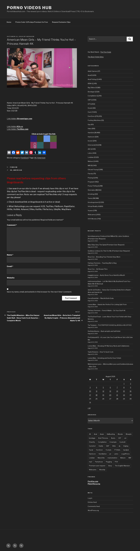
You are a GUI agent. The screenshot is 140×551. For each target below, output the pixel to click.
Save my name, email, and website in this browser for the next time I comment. (39, 292)
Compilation (92, 96)
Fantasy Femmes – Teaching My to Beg (102, 263)
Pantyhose (99, 462)
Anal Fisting (92, 79)
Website (10, 278)
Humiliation (103, 454)
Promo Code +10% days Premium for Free (31, 22)
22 (124, 395)
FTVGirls (117, 450)
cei (125, 438)
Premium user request (97, 466)
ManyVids (101, 458)
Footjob (108, 450)
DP (89, 104)
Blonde (120, 434)
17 (90, 395)
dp (119, 446)
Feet (89, 112)
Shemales (91, 190)
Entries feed (92, 502)
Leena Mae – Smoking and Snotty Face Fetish (104, 358)
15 (124, 391)
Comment (12, 225)
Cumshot (92, 446)
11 (96, 391)
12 (103, 391)
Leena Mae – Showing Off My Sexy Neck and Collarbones (108, 346)
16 (130, 391)
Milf (89, 165)
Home (9, 22)
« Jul (89, 408)
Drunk (90, 108)
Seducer (30, 36)
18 (96, 395)
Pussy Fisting (93, 186)
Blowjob (128, 434)
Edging (125, 446)
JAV (89, 149)
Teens (90, 198)
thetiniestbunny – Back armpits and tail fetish (104, 331)
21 (117, 395)
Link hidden (19, 119)
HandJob (91, 133)
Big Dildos (91, 87)
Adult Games (92, 71)
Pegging (109, 462)
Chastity (92, 442)
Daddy (101, 446)
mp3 (90, 462)
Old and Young (93, 169)
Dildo (114, 446)
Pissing (90, 178)
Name (10, 255)
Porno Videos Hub (29, 7)
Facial (91, 450)
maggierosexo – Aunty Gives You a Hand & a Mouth (106, 275)
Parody (90, 173)
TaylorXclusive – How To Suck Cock (100, 352)
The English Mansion (122, 466)
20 (110, 395)
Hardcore (91, 137)
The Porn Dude (105, 52)
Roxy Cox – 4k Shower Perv (98, 269)
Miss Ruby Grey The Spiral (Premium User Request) (106, 245)
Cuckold (122, 442)
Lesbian (91, 157)
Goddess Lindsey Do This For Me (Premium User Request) (109, 251)
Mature (90, 161)
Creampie (113, 442)
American (41, 158)
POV (116, 462)
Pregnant (91, 182)
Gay (89, 124)
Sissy (110, 466)
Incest (90, 141)
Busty (113, 438)
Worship (102, 470)
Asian (102, 434)
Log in (90, 498)
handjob (126, 450)
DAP (89, 100)
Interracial (91, 145)
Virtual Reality (93, 206)
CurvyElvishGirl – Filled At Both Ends (101, 298)
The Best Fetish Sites (96, 57)
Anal (89, 75)
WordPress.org (93, 510)
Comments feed (94, 506)
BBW (90, 83)
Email (10, 266)
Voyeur (90, 210)
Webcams (91, 214)
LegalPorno (125, 454)
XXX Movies (92, 219)
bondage (92, 438)
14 (117, 391)
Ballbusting (111, 434)
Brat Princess (103, 438)
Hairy (89, 128)
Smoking (91, 194)
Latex (90, 153)
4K (35, 158)
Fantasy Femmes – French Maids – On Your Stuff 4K (106, 310)
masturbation (112, 458)
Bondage (91, 92)
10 (90, 391)
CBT (119, 438)
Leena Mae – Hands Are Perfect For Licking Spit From (107, 304)
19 (103, 395)
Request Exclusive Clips (61, 22)
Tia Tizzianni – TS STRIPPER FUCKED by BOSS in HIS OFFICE (110, 325)
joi (110, 454)
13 (110, 391)
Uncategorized (93, 202)
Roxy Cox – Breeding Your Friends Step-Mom (104, 257)
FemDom (24, 158)
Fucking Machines (94, 120)
